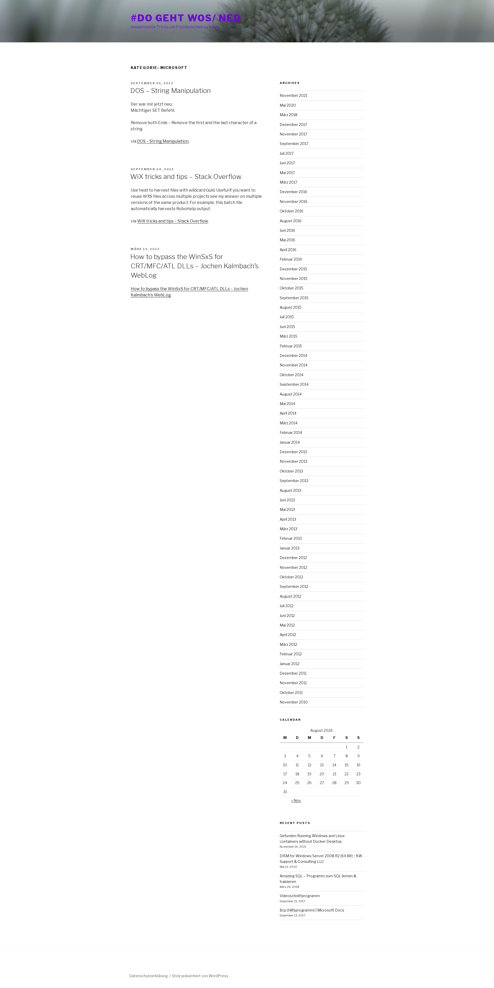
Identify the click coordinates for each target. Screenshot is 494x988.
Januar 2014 (290, 442)
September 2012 (294, 586)
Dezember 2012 (293, 557)
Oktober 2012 (291, 577)
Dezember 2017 (293, 124)
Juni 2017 (287, 163)
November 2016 (293, 201)
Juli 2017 (287, 153)
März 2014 (288, 423)
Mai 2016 (287, 240)
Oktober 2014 (291, 375)
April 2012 (288, 634)
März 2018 (288, 115)
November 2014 (293, 365)
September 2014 (294, 384)
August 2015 (291, 307)
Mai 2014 (287, 403)
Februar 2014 (291, 432)
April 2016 (288, 249)
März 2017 (288, 182)
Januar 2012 (289, 663)
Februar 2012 (291, 654)
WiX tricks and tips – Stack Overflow (186, 177)
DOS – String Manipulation (170, 90)
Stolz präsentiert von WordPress (200, 976)
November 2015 (293, 278)
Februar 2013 (291, 538)
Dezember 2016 (293, 192)
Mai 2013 (287, 509)
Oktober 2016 (291, 211)
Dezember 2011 (293, 673)
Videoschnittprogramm (300, 896)
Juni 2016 (287, 230)
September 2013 (294, 480)
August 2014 (291, 394)
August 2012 (290, 596)
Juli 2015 (287, 317)
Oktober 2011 (291, 692)
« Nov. (296, 800)
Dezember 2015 (293, 269)
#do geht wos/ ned (186, 18)
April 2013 (288, 519)
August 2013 (290, 490)
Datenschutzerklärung (148, 976)
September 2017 (294, 143)
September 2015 (294, 298)
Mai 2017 (287, 172)
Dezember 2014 (293, 355)
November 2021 (293, 95)
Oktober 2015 (291, 288)
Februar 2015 (291, 346)
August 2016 (291, 221)
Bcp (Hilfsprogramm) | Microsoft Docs (312, 910)
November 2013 (293, 461)
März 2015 (288, 336)
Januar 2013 (289, 548)
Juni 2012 (287, 615)
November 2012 (293, 567)
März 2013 (288, 529)
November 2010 (294, 702)
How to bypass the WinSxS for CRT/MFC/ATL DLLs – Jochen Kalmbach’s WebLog (194, 266)
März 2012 (288, 644)
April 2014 (288, 413)
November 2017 (293, 134)
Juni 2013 (287, 500)
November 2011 (293, 683)
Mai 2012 (287, 625)
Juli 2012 (287, 606)
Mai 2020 (288, 105)
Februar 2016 (291, 259)
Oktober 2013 (291, 471)
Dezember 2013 (293, 452)
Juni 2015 (287, 326)
